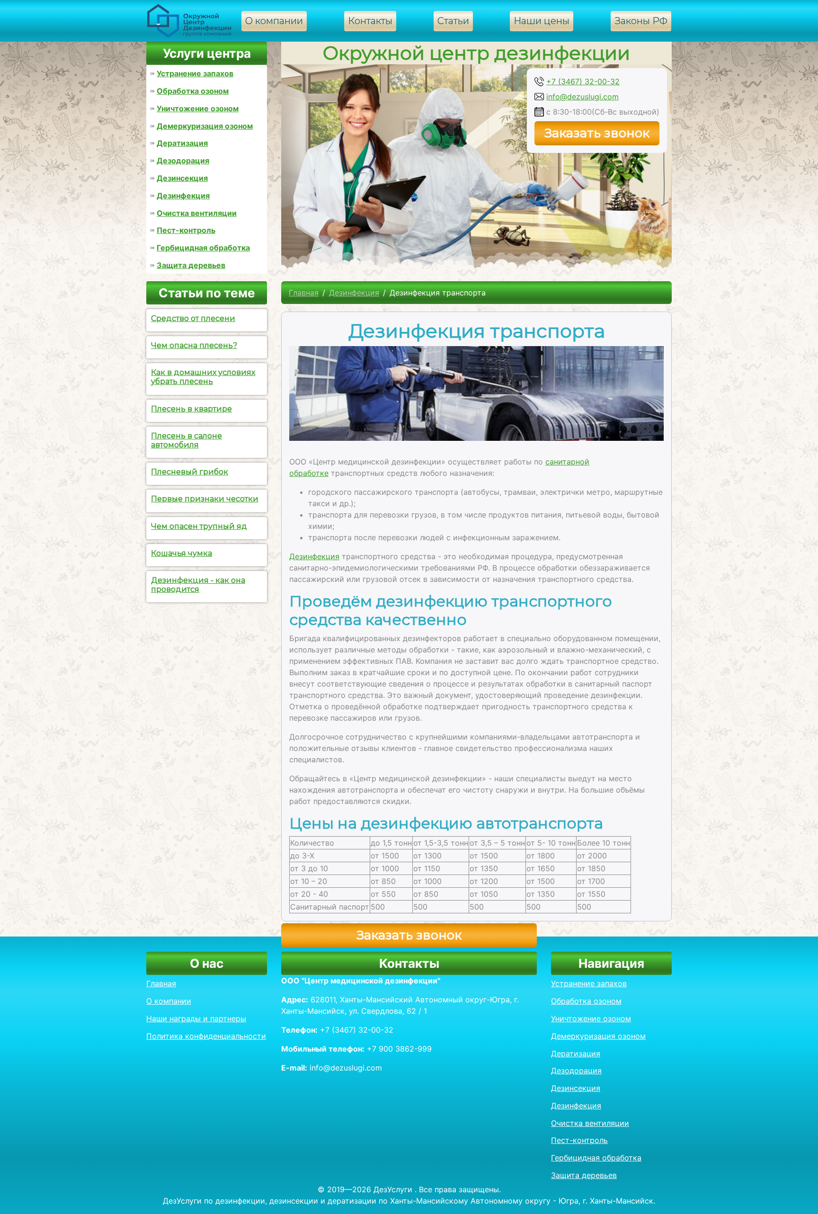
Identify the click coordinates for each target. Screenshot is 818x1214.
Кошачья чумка (181, 553)
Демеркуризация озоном (205, 126)
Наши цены (541, 21)
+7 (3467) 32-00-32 (583, 81)
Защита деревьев (191, 265)
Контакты (370, 21)
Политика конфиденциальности (206, 1036)
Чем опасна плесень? (194, 345)
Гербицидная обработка (203, 247)
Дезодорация (183, 160)
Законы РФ (640, 21)
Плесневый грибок (189, 471)
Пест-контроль (186, 230)
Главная (304, 292)
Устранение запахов (195, 73)
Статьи (453, 21)
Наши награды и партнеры (196, 1018)
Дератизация (182, 143)
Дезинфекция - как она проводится (198, 585)
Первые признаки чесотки (204, 498)
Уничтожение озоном (198, 108)
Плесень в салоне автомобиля (186, 440)
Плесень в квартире (191, 408)
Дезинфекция (183, 195)
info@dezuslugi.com (582, 96)
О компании (274, 21)
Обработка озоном (193, 91)
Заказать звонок (596, 133)
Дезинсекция (182, 178)
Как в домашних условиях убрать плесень (203, 377)
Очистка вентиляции (197, 213)
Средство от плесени (193, 318)
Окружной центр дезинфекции (476, 52)
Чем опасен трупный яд (199, 526)
